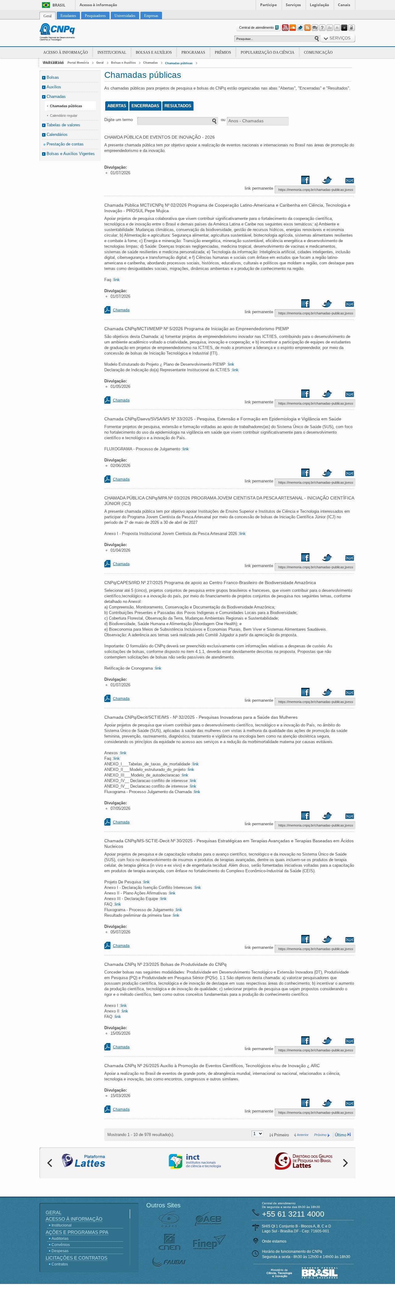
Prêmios (223, 52)
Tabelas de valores (63, 125)
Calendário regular (63, 115)
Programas (193, 52)
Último (340, 1135)
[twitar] (327, 181)
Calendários (57, 134)
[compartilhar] (311, 181)
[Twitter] (300, 27)
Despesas (60, 1251)
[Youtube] (285, 27)
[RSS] (307, 27)
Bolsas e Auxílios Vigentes (71, 153)
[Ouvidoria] (314, 27)
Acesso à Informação (65, 52)
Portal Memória (78, 62)
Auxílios (54, 87)
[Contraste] (344, 27)
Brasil (58, 5)
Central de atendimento (256, 27)
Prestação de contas (65, 144)
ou (223, 119)
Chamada (121, 310)
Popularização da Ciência (267, 52)
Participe (268, 4)
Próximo (320, 1135)
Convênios (61, 1245)
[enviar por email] (343, 181)
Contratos (60, 1264)
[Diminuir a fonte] (337, 27)
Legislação (319, 4)
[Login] (351, 27)
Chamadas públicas (179, 63)
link (117, 279)
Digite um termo (118, 119)
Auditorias (60, 1238)
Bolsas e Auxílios (154, 52)
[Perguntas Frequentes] (322, 27)
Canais (344, 4)
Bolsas (53, 77)
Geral (100, 62)
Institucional (112, 52)
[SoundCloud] (292, 27)
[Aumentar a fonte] (329, 27)
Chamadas (150, 62)
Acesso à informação (98, 4)
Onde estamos (274, 1241)
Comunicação (318, 52)
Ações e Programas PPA (77, 1232)
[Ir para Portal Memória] (65, 32)
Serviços (293, 4)
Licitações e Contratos (76, 1257)
